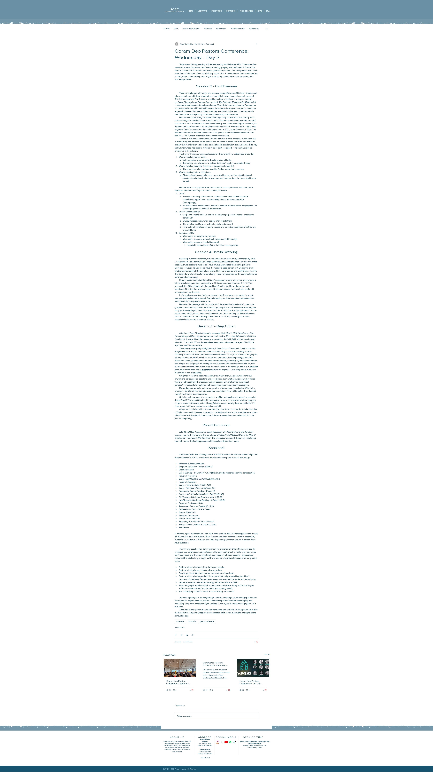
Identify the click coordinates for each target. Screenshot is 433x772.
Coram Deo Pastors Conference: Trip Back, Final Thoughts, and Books (179, 682)
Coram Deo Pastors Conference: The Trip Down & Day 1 (250, 682)
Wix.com (193, 769)
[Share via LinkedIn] (187, 635)
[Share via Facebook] (176, 635)
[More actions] (257, 44)
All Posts (166, 28)
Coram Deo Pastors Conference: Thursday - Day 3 (215, 664)
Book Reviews (221, 28)
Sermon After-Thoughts (191, 28)
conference (180, 621)
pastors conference (207, 621)
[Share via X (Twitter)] (181, 635)
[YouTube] (226, 742)
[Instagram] (217, 742)
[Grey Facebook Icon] (221, 742)
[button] (267, 29)
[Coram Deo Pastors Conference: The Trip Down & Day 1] (253, 668)
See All (267, 654)
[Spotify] (230, 742)
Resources (208, 28)
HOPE (174, 9)
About (176, 28)
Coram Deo (192, 621)
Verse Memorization (238, 28)
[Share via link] (192, 635)
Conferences (254, 28)
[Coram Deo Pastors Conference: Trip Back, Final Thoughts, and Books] (180, 668)
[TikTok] (234, 742)
